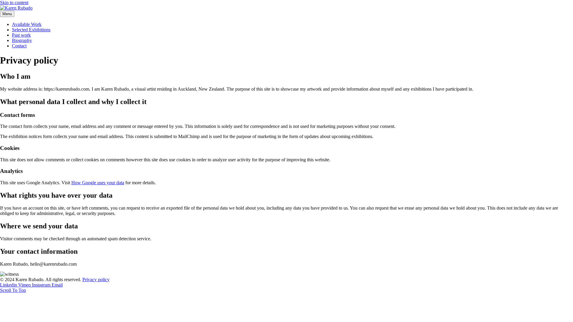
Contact (19, 45)
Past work (21, 35)
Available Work (26, 24)
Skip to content (14, 2)
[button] (13, 290)
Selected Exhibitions (31, 29)
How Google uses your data (97, 182)
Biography (22, 40)
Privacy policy (96, 279)
